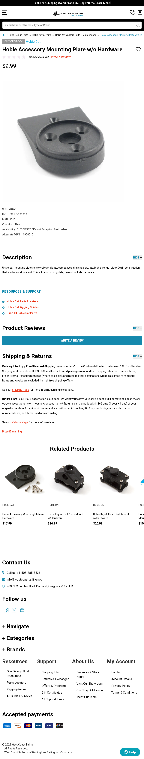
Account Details (121, 679)
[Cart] (140, 12)
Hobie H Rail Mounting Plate (109, 514)
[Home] (4, 35)
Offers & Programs (54, 686)
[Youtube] (22, 610)
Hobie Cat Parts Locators (22, 301)
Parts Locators (16, 682)
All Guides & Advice (19, 696)
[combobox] (72, 25)
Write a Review (61, 57)
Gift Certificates (52, 692)
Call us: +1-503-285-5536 (23, 573)
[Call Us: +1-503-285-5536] (132, 12)
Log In (115, 672)
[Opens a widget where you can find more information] (130, 752)
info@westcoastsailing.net (24, 579)
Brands (16, 649)
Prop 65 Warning (12, 431)
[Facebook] (6, 610)
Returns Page (20, 422)
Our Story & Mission (89, 690)
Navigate (18, 626)
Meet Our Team (86, 697)
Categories (20, 638)
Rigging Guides (17, 689)
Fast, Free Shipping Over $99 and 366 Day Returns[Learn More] (72, 2)
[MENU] (4, 12)
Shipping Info (50, 672)
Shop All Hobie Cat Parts (22, 313)
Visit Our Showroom (89, 683)
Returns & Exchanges (55, 679)
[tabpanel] (69, 498)
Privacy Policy (120, 686)
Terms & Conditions (124, 692)
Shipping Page (20, 389)
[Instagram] (14, 610)
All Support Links (53, 699)
